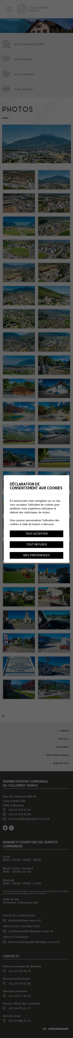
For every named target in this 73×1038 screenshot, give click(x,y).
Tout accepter (37, 533)
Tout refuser (36, 544)
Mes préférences (36, 555)
